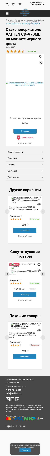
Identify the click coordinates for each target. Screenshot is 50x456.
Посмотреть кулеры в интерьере (25, 118)
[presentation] (7, 211)
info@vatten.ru (38, 4)
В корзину (25, 131)
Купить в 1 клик (25, 143)
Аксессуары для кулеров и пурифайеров (29, 20)
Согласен (25, 450)
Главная (9, 20)
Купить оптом (27, 138)
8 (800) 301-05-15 (37, 2)
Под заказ (24, 356)
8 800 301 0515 (13, 390)
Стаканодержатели (16, 22)
